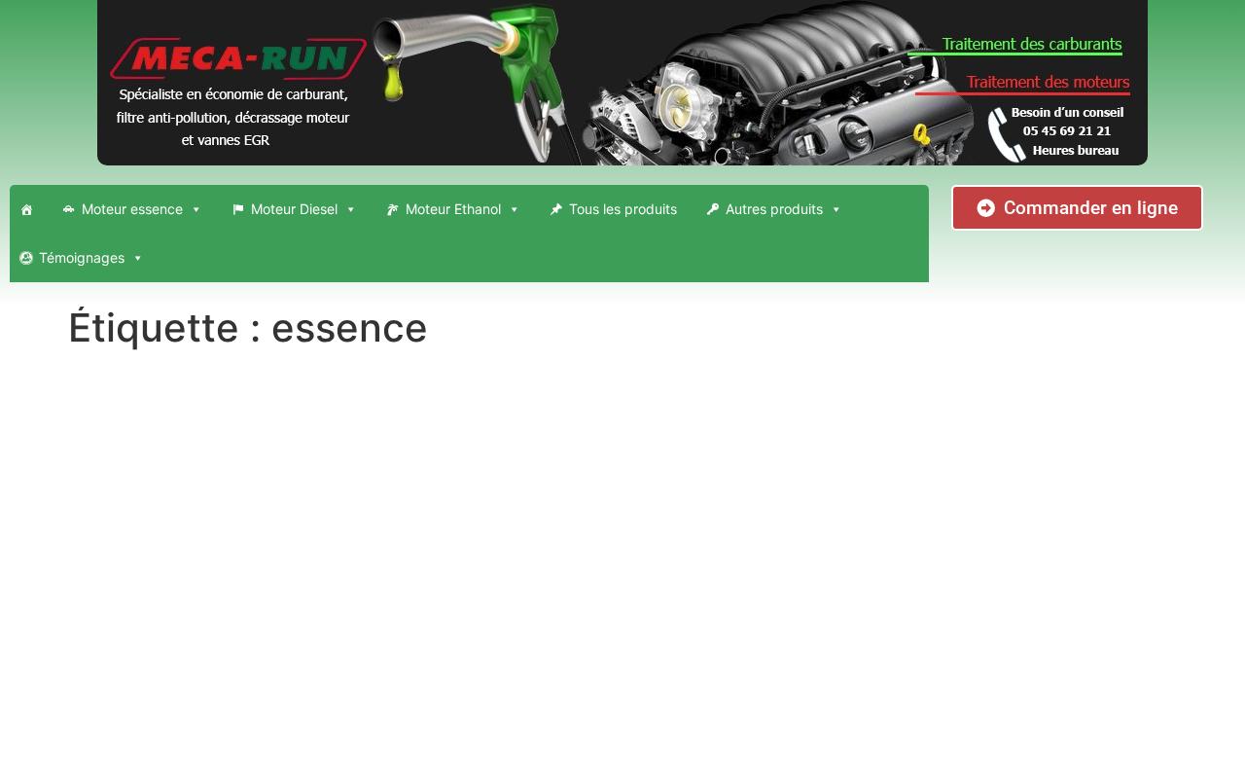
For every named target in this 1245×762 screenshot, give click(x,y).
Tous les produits (623, 208)
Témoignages (81, 257)
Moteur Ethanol (453, 208)
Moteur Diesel (294, 208)
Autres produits (774, 208)
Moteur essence (132, 208)
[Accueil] (26, 209)
